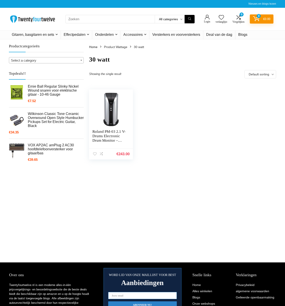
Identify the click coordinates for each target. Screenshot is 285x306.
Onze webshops (203, 303)
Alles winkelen (202, 291)
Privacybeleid (245, 285)
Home (93, 47)
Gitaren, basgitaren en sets (33, 34)
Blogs (242, 34)
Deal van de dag (219, 34)
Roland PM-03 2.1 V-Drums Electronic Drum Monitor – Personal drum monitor (109, 140)
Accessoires (133, 34)
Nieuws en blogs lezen (262, 3)
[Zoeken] (190, 19)
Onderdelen (104, 34)
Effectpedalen (75, 34)
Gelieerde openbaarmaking (255, 297)
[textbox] (46, 60)
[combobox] (46, 60)
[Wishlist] (221, 18)
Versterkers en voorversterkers (176, 34)
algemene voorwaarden (252, 291)
